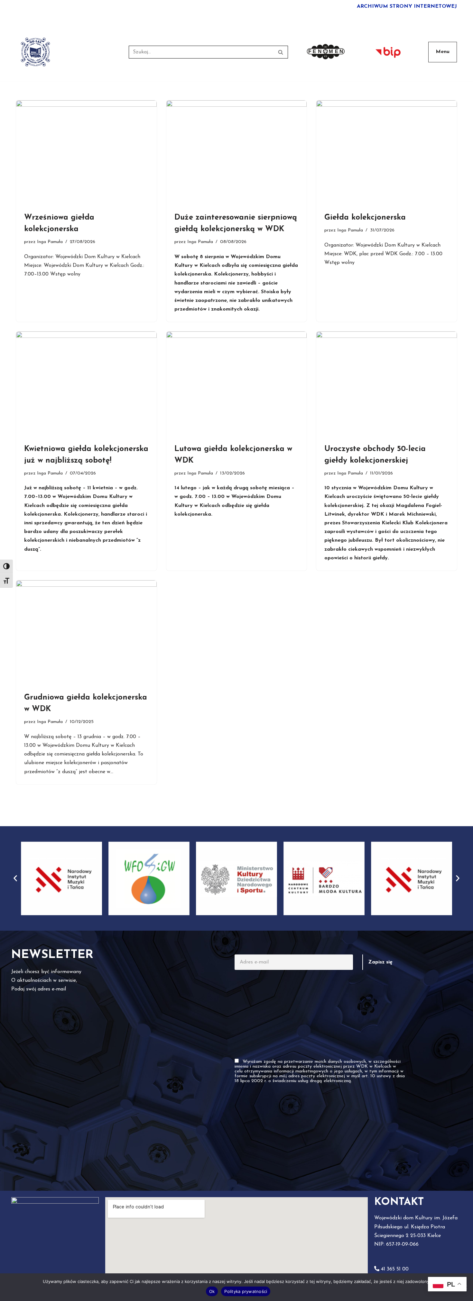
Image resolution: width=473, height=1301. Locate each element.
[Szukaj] (281, 52)
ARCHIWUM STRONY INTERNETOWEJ (407, 6)
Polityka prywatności (245, 1291)
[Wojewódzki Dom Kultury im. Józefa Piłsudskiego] (35, 52)
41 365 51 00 (395, 1269)
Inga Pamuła (50, 241)
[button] (15, 878)
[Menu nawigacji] (442, 52)
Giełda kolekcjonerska (365, 217)
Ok (212, 1291)
